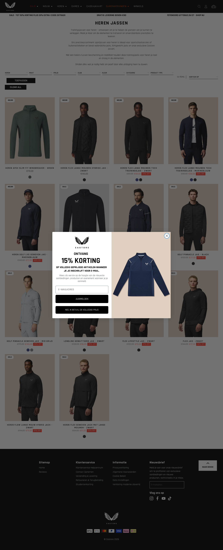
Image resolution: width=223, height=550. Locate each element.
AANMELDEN (82, 299)
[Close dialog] (166, 235)
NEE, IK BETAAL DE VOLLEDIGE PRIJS (82, 309)
